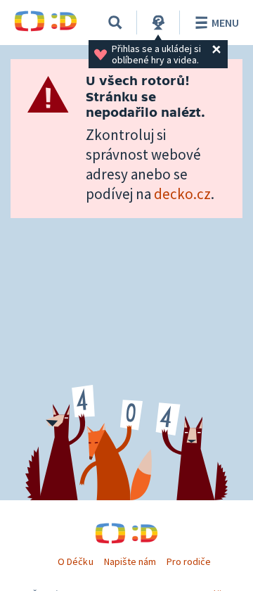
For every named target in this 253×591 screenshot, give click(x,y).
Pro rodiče (189, 561)
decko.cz (182, 193)
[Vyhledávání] (115, 22)
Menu (225, 22)
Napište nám (130, 561)
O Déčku (75, 561)
